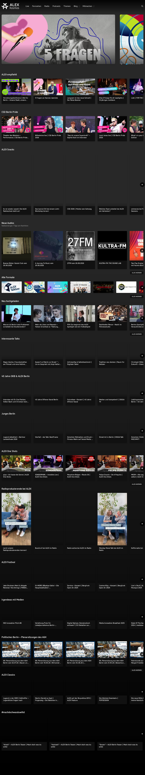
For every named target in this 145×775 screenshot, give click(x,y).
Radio (46, 6)
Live (27, 6)
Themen (67, 6)
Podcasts (56, 6)
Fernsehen (36, 6)
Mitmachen (87, 6)
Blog (76, 6)
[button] (142, 6)
